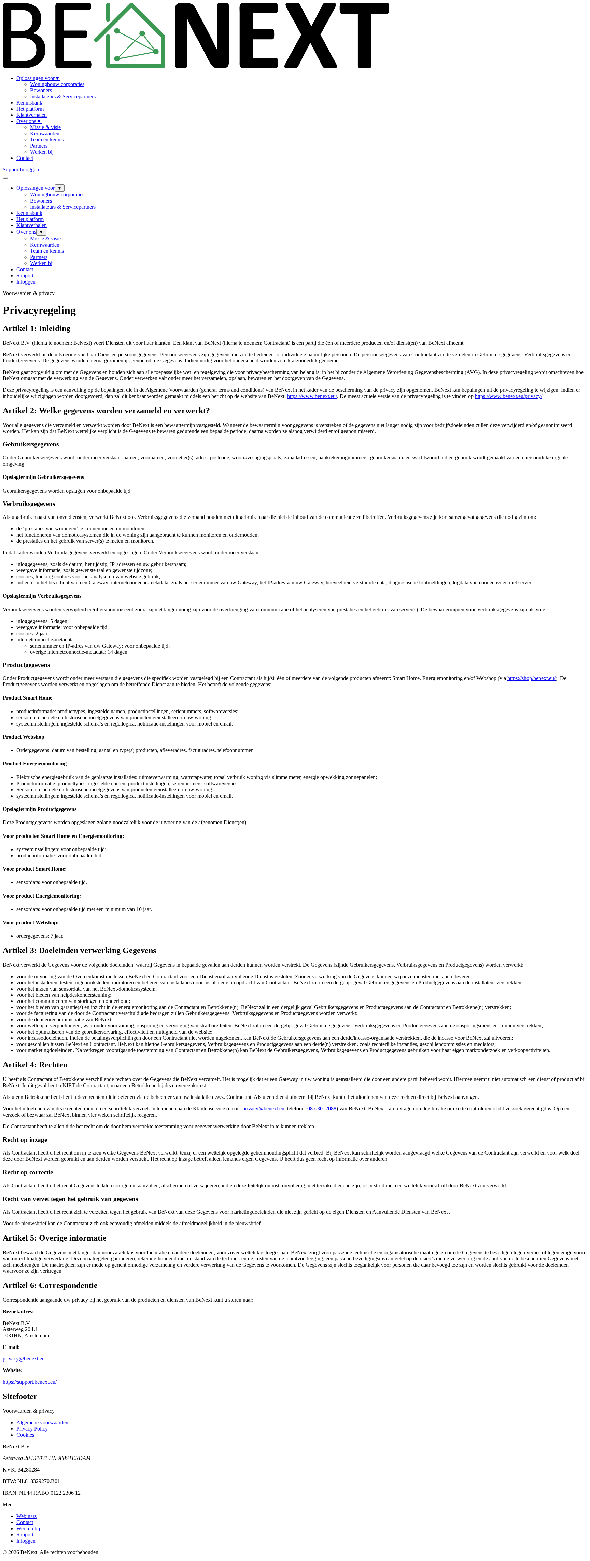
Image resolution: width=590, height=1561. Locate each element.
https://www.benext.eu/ (312, 396)
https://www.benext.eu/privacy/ (508, 396)
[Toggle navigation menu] (5, 178)
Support (11, 169)
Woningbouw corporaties (57, 84)
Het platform (30, 109)
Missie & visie (45, 127)
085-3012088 (321, 1108)
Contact (24, 158)
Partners (38, 146)
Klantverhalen (31, 115)
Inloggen (29, 169)
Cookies (25, 1435)
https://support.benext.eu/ (30, 1382)
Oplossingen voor (38, 78)
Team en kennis (47, 139)
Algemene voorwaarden (42, 1422)
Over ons (29, 121)
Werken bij (42, 152)
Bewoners (41, 90)
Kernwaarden (44, 133)
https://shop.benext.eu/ (531, 678)
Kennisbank (29, 103)
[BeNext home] (196, 66)
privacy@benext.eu (263, 1108)
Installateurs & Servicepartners (63, 96)
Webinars (26, 1516)
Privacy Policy (32, 1429)
